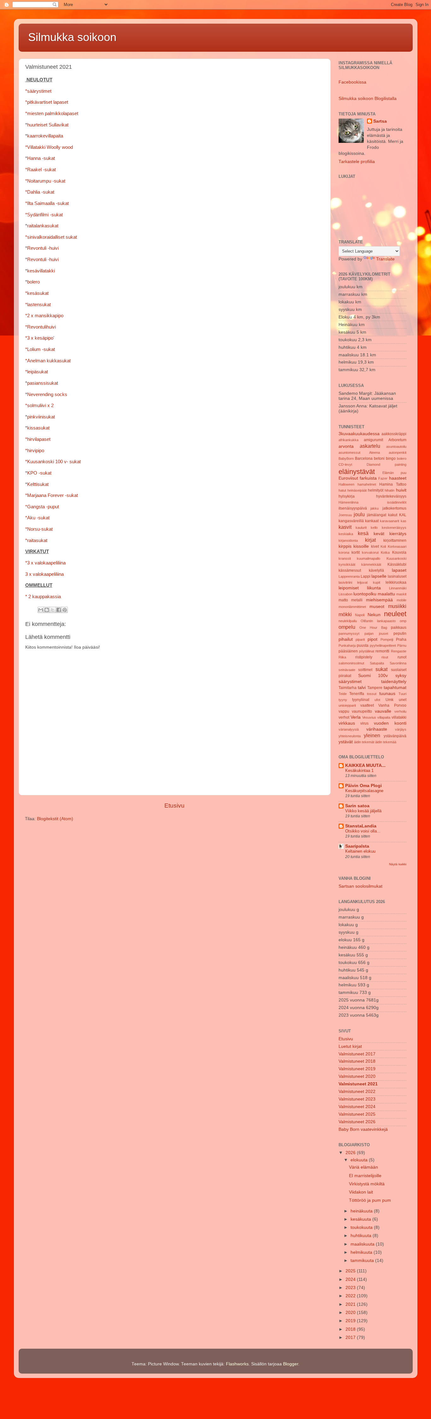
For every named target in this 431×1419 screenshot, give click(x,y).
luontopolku (364, 594)
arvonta (346, 446)
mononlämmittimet (352, 607)
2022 (351, 1295)
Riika (342, 657)
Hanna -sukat (41, 158)
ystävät (346, 741)
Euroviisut (348, 478)
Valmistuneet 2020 (357, 1076)
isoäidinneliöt (396, 502)
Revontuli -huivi (43, 248)
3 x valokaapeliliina (44, 574)
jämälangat (376, 515)
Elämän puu (394, 473)
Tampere (374, 688)
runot (402, 657)
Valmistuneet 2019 (357, 1068)
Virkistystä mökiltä (367, 1184)
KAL (402, 515)
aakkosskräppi (393, 434)
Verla (356, 717)
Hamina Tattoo (392, 484)
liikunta (374, 588)
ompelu (347, 627)
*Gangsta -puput (42, 506)
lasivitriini (345, 582)
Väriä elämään (363, 1167)
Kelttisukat (38, 484)
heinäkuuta (362, 1211)
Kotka (385, 552)
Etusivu (174, 805)
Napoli (359, 615)
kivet (375, 546)
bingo (391, 458)
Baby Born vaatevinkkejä (363, 1129)
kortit (355, 552)
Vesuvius (369, 717)
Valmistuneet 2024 (357, 1106)
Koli (383, 546)
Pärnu (401, 645)
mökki (345, 614)
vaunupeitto (362, 711)
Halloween (346, 484)
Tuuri (402, 694)
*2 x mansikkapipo (44, 315)
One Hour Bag (373, 627)
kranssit (345, 558)
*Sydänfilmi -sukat (44, 214)
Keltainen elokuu (360, 851)
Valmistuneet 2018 (357, 1061)
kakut (392, 515)
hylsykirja (347, 496)
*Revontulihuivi (40, 327)
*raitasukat (36, 540)
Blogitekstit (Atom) (55, 818)
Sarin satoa (357, 805)
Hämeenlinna (348, 502)
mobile (401, 600)
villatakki (399, 717)
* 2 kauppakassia (43, 596)
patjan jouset (376, 633)
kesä (363, 533)
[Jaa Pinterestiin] (65, 610)
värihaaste (376, 729)
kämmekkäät (371, 564)
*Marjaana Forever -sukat (51, 495)
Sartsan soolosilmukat (360, 886)
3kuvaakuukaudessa (359, 433)
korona (344, 552)
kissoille (361, 546)
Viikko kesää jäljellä (363, 811)
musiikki (397, 606)
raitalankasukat (42, 225)
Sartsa (380, 121)
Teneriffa (356, 694)
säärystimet (350, 681)
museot (376, 606)
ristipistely (363, 657)
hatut (342, 490)
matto (343, 600)
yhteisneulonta (350, 736)
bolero (33, 281)
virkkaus (347, 723)
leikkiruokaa (396, 582)
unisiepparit (347, 705)
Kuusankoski (396, 558)
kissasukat (38, 427)
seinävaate (347, 670)
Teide (343, 694)
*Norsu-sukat (39, 529)
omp (403, 621)
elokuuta (360, 1160)
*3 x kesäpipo (39, 338)
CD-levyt (345, 464)
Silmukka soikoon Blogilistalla (368, 98)
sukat (381, 669)
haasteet (397, 478)
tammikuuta (363, 1260)
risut (384, 657)
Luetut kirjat (350, 1046)
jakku (374, 508)
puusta (363, 645)
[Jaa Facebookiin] (59, 610)
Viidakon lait (361, 1192)
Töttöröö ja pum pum (370, 1200)
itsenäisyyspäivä (353, 508)
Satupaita (377, 663)
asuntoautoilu (396, 446)
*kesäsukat (37, 293)
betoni (379, 458)
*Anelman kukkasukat (48, 360)
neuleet (395, 614)
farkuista (368, 478)
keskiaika (346, 534)
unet (402, 700)
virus (364, 723)
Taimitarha (348, 688)
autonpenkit (397, 452)
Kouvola (399, 552)
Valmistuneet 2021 (358, 1084)
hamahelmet (366, 484)
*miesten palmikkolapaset (51, 113)
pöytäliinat (366, 651)
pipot (372, 639)
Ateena (374, 452)
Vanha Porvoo (392, 705)
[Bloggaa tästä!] (47, 610)
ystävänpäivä (395, 736)
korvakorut (370, 552)
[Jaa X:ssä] (53, 610)
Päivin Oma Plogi (363, 785)
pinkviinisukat (41, 416)
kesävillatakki (41, 270)
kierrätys (397, 533)
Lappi (365, 576)
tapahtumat (395, 687)
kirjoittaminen (394, 540)
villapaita (383, 717)
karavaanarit (389, 521)
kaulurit (361, 527)
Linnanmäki (397, 588)
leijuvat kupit (368, 582)
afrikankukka (348, 440)
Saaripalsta (357, 846)
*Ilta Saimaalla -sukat (47, 203)
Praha (401, 639)
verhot (344, 717)
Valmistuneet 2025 (357, 1114)
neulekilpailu (348, 621)
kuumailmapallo (368, 558)
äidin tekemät (364, 742)
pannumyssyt (349, 633)
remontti (382, 651)
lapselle (379, 576)
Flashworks (237, 1364)
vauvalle (383, 711)
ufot (377, 700)
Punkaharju (347, 645)
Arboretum (397, 440)
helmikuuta (362, 1252)
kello (374, 527)
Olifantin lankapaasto (378, 621)
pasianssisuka (42, 383)
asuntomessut (349, 452)
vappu (344, 711)
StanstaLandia (360, 826)
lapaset (399, 570)
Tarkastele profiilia (357, 161)
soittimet (365, 670)
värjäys (400, 729)
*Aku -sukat (37, 517)
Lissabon (345, 594)
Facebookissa (352, 82)
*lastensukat (38, 304)
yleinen (372, 735)
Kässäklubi (396, 564)
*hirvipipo (34, 450)
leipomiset (349, 588)
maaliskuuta (363, 1244)
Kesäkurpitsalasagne (364, 790)
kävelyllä (376, 570)
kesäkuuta (361, 1219)
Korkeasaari (397, 546)
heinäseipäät (357, 490)
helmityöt (375, 490)
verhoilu (400, 711)
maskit (401, 594)
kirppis (345, 546)
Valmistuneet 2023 (357, 1099)
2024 (351, 1279)
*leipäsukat (36, 371)
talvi (362, 687)
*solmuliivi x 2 (39, 405)
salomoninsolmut (351, 663)
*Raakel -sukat (40, 169)
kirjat (370, 540)
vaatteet (367, 705)
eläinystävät (357, 472)
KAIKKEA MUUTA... (365, 765)
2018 (351, 1329)
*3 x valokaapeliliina (45, 562)
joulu (359, 514)
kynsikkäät (347, 564)
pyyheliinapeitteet (383, 645)
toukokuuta (362, 1227)
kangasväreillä (351, 521)
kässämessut (350, 570)
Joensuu (345, 515)
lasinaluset (397, 576)
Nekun (374, 614)
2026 (351, 1152)
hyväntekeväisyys (391, 496)
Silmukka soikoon (72, 37)
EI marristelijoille (365, 1175)
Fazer (382, 478)
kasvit (345, 527)
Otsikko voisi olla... (363, 831)
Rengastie (398, 651)
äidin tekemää (385, 742)
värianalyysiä (349, 729)
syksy (400, 675)
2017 (351, 1337)
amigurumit (373, 440)
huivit (401, 490)
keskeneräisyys (394, 527)
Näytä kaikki (397, 864)
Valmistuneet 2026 (357, 1121)
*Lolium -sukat (40, 349)
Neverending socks (47, 394)
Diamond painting (386, 464)
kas (403, 521)
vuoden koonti (390, 723)
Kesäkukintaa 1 (359, 770)
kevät (379, 533)
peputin (399, 633)
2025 (351, 1271)
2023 (351, 1287)
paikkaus (398, 627)
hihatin (389, 490)
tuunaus (387, 693)
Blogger (290, 1364)
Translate (385, 259)
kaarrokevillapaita (45, 135)
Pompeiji (387, 639)
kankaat (372, 521)
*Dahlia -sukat (39, 192)
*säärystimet (38, 91)
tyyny (343, 700)
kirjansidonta (348, 540)
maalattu (386, 594)
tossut (371, 694)
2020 (351, 1312)
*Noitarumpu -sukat (45, 181)
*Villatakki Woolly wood (49, 147)
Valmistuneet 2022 (357, 1091)
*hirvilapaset (37, 439)
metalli (357, 600)
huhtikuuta (362, 1235)
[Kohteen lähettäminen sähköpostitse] (41, 610)
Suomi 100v (373, 675)
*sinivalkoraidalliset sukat (51, 237)
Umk (389, 700)
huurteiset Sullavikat (47, 124)
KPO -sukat (39, 473)
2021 (351, 1304)
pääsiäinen (348, 651)
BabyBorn (346, 458)
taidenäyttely (393, 681)
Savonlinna (398, 663)
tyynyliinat (360, 700)
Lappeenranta (349, 576)
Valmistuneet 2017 (357, 1054)
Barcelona (364, 458)
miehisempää (379, 600)
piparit (360, 639)
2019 (351, 1320)
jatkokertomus (394, 508)
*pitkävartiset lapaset (46, 102)
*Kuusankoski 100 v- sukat (53, 461)
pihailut (346, 639)
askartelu (370, 446)
